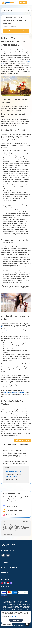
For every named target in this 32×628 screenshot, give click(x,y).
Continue (16, 620)
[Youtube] (8, 555)
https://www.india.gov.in (12, 480)
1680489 (19, 623)
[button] (27, 623)
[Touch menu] (29, 2)
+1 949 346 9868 (11, 515)
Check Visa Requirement (16, 31)
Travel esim (6, 392)
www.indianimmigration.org (11, 601)
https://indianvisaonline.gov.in (13, 471)
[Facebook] (3, 555)
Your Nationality (7, 23)
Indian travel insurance (12, 331)
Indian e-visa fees (6, 327)
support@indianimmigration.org (15, 510)
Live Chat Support (11, 506)
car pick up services (18, 392)
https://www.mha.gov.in (12, 476)
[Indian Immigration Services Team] (7, 2)
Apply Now (23, 2)
